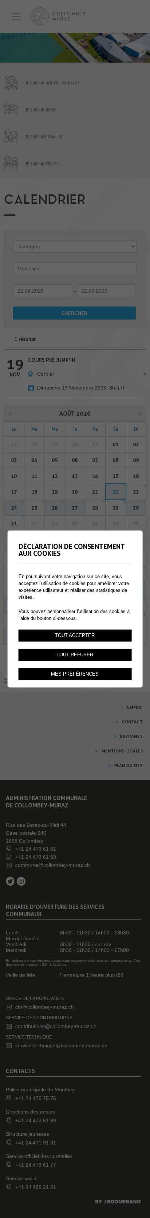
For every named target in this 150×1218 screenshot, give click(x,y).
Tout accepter (75, 635)
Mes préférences (75, 674)
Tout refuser (74, 654)
